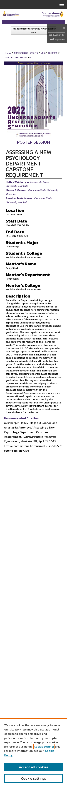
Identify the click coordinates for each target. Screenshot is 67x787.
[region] (33, 752)
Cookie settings (44, 746)
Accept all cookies (33, 767)
